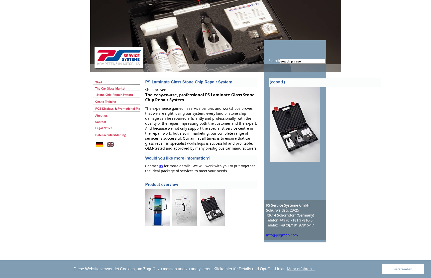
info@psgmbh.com (282, 235)
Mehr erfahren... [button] (301, 269)
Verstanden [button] (403, 269)
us (161, 166)
